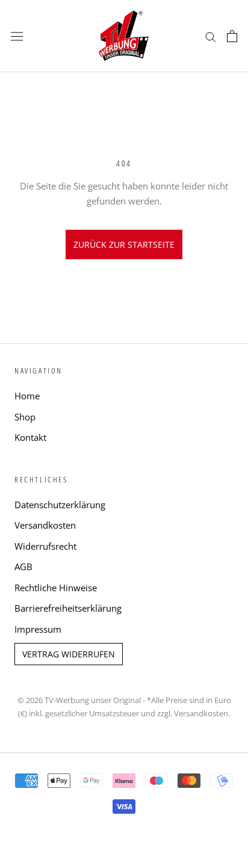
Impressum (37, 629)
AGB (23, 567)
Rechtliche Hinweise (55, 588)
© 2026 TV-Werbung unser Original (79, 700)
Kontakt (30, 437)
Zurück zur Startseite (124, 244)
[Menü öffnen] (17, 36)
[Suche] (210, 36)
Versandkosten (45, 525)
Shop (25, 417)
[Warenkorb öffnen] (232, 36)
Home (27, 396)
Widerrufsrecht (45, 546)
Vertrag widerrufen (68, 654)
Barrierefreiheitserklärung (68, 608)
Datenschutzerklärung (59, 505)
